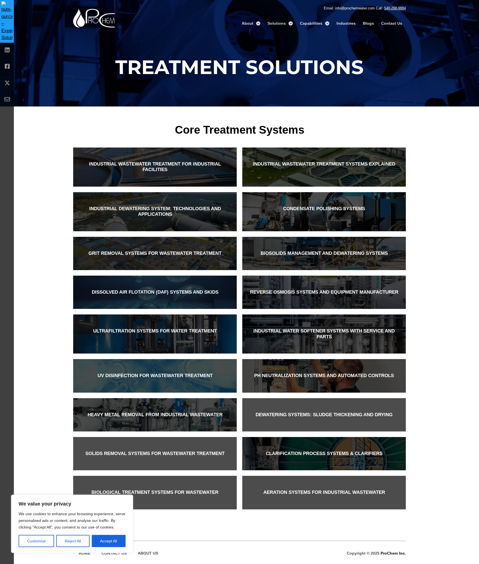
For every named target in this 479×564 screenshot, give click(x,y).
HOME (84, 553)
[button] (258, 23)
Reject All (73, 541)
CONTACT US (114, 553)
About (247, 23)
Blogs (368, 23)
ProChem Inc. (393, 553)
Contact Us (391, 23)
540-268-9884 (395, 8)
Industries (346, 23)
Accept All (108, 541)
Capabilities (311, 23)
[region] (72, 524)
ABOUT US (148, 553)
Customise (36, 541)
